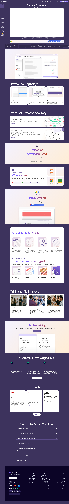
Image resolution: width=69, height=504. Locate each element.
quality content (20, 309)
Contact (63, 487)
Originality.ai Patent (47, 485)
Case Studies (63, 478)
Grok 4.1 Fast (17, 135)
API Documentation (47, 473)
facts (15, 311)
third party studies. (34, 121)
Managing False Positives (46, 482)
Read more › (13, 123)
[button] (44, 1)
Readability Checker (32, 478)
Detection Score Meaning (46, 475)
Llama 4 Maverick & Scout (24, 135)
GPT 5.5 (21, 134)
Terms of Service (46, 38)
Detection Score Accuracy (45, 476)
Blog (64, 476)
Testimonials (63, 475)
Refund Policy (62, 484)
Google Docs (19, 310)
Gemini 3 (40, 37)
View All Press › (37, 414)
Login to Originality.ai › (19, 316)
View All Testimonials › (37, 378)
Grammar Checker (32, 479)
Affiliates (63, 485)
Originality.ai (63, 490)
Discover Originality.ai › (55, 316)
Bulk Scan (13, 312)
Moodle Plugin (32, 309)
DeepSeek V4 (47, 37)
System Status (48, 488)
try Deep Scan (54, 103)
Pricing (57, 1)
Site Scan (34, 481)
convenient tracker (31, 401)
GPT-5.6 (27, 37)
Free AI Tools (33, 484)
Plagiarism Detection (32, 476)
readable (15, 309)
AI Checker (34, 473)
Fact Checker (33, 475)
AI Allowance (49, 103)
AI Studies (63, 479)
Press (64, 473)
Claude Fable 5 (36, 37)
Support (49, 487)
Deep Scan (32, 312)
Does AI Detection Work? (46, 478)
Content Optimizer (32, 482)
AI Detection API (19, 250)
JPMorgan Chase (17, 402)
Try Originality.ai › (37, 316)
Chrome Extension (38, 311)
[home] (4, 1)
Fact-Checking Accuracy (46, 484)
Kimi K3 (43, 37)
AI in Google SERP (47, 481)
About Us (63, 488)
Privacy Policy (41, 38)
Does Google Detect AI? (46, 479)
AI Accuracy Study (31, 132)
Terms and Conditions (61, 482)
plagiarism (19, 311)
